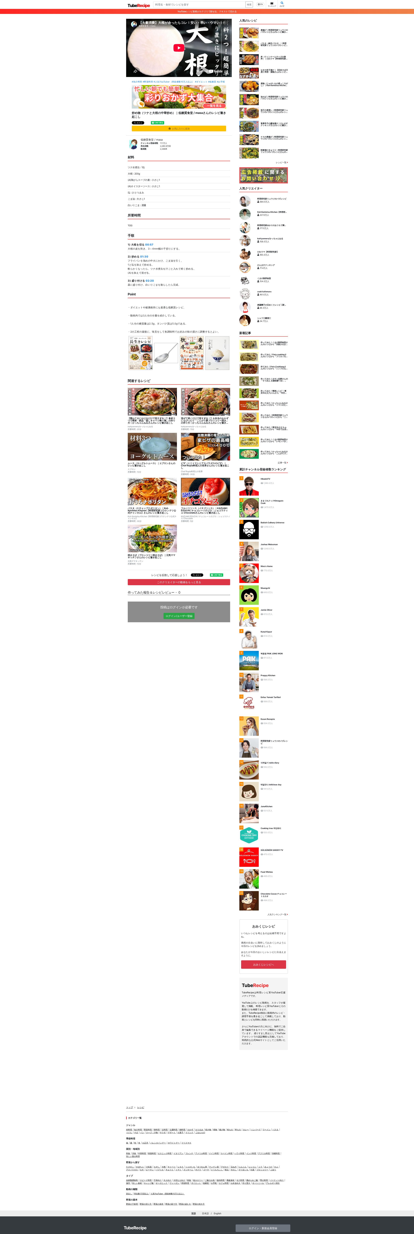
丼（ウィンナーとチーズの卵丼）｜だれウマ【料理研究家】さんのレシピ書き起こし (274, 58)
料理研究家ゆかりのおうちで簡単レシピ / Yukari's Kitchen (271, 225)
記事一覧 (282, 462)
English (217, 1213)
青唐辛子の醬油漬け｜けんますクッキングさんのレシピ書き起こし (274, 124)
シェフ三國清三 (264, 318)
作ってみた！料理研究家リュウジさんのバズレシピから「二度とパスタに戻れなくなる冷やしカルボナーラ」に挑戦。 (274, 416)
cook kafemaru (264, 292)
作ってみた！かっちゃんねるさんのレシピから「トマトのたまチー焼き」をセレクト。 (274, 404)
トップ (129, 1107)
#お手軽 (221, 81)
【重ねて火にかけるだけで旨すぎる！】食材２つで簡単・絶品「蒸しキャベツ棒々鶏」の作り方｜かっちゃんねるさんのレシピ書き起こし (151, 420)
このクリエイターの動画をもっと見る (179, 582)
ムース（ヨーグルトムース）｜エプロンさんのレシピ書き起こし (151, 464)
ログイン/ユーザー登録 (179, 616)
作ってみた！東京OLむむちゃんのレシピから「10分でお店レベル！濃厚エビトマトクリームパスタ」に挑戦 (274, 428)
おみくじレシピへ (263, 964)
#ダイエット (201, 81)
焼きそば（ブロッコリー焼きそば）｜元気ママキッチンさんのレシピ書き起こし (151, 556)
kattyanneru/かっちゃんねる (270, 239)
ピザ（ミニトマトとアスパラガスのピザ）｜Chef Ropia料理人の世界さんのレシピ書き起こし (205, 465)
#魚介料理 (137, 81)
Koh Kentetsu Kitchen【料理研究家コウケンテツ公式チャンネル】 (272, 212)
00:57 (149, 244)
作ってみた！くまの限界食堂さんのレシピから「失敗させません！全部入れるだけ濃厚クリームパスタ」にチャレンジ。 (274, 343)
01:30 (144, 256)
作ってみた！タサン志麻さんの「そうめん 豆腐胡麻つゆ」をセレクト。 (274, 380)
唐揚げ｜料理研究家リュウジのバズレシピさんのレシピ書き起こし (274, 31)
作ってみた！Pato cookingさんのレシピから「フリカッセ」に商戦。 (274, 355)
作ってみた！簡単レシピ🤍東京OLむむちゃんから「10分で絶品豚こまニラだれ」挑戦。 (274, 392)
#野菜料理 (148, 81)
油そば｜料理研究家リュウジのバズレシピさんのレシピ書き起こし (274, 98)
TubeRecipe (135, 1227)
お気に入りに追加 (181, 128)
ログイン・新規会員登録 (263, 1228)
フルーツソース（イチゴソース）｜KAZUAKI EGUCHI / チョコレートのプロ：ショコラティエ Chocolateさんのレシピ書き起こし (204, 510)
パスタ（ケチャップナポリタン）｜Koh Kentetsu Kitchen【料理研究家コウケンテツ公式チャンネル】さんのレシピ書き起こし (152, 510)
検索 (249, 4)
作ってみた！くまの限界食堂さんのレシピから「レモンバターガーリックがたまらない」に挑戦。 (274, 440)
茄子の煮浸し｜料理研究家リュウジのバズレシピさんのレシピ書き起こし (274, 111)
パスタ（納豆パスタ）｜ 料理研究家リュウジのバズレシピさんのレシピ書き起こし (274, 44)
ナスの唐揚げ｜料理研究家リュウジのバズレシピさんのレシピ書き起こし (274, 138)
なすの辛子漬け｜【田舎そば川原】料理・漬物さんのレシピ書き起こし (274, 71)
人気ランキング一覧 (277, 914)
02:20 (150, 280)
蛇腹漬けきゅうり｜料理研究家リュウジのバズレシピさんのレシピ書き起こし (274, 151)
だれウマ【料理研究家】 (268, 252)
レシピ (140, 1107)
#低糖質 (212, 81)
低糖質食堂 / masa (152, 139)
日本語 (205, 1213)
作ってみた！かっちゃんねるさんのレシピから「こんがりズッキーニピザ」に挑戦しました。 (274, 453)
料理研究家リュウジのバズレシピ (271, 199)
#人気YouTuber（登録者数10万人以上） (174, 81)
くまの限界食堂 (264, 278)
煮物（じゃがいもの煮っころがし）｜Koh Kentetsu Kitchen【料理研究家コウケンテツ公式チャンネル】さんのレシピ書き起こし (274, 84)
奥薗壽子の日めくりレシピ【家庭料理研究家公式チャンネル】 (271, 305)
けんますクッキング (266, 265)
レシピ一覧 (281, 162)
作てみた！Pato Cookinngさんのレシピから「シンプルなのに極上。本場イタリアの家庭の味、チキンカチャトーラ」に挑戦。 (274, 368)
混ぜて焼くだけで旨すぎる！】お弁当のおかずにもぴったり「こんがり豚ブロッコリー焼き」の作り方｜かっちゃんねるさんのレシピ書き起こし (205, 420)
